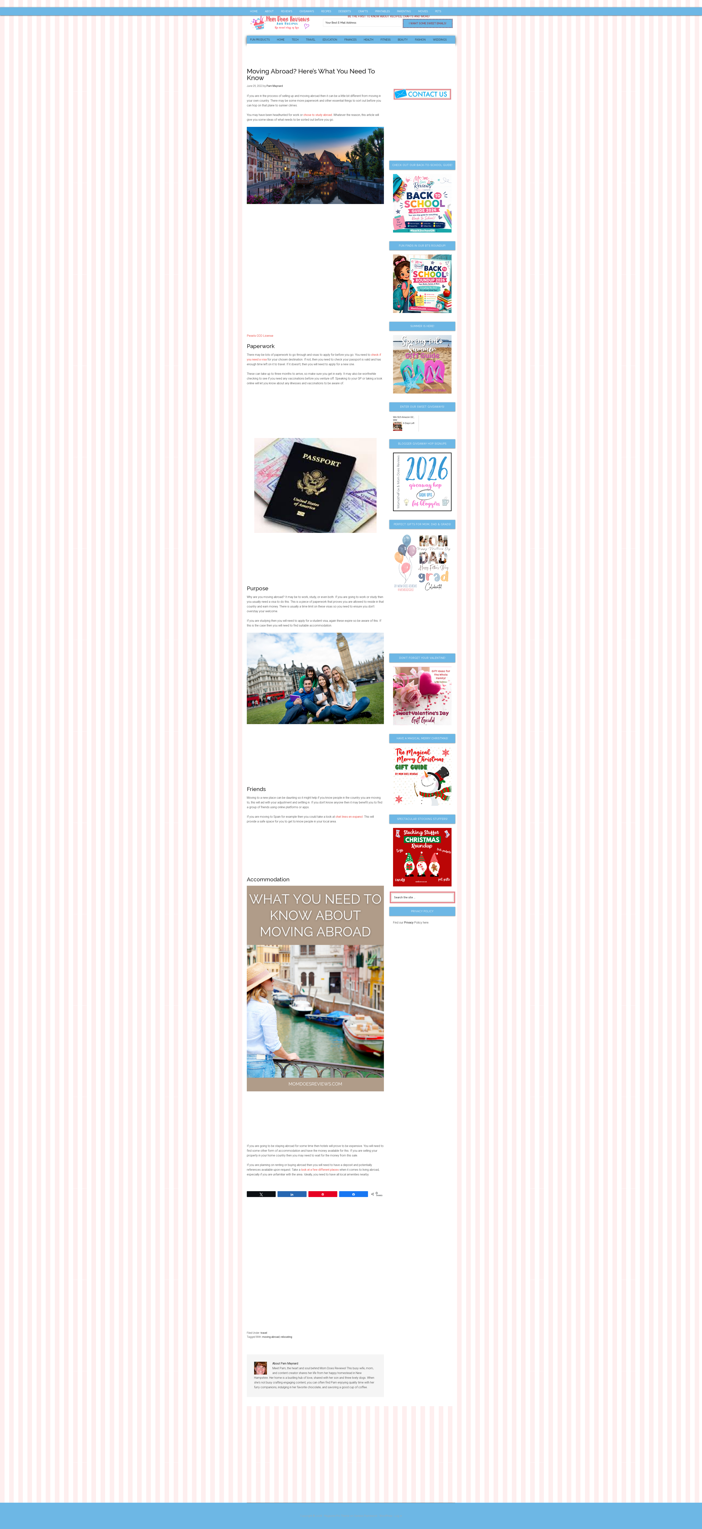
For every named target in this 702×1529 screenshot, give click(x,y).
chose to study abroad (317, 115)
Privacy (409, 922)
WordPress (385, 1515)
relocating (286, 1336)
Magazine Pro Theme (336, 1515)
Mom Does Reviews (281, 21)
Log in (398, 1515)
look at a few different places (320, 1169)
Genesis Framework (365, 1515)
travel (264, 1332)
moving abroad (271, 1336)
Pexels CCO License (260, 335)
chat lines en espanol (349, 816)
